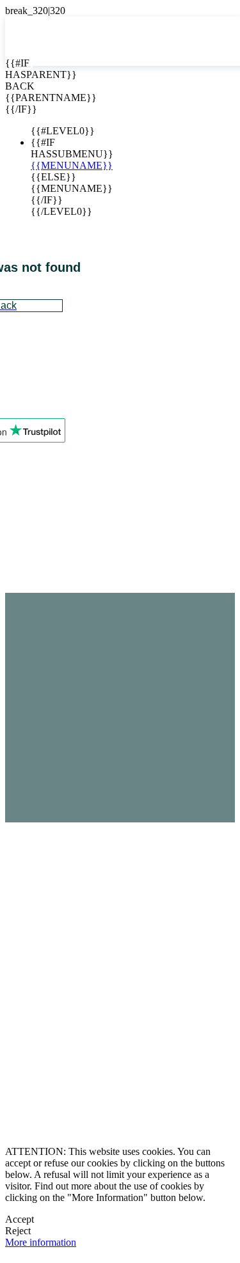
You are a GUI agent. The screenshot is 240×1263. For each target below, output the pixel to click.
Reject (18, 1230)
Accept (19, 1219)
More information (40, 1242)
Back (14, 86)
